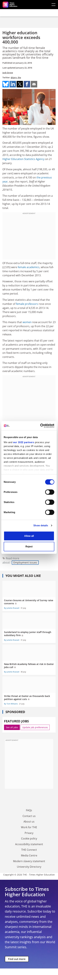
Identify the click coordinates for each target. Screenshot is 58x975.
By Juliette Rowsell (11, 608)
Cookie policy (29, 838)
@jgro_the (16, 77)
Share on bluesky (5, 84)
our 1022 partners (23, 442)
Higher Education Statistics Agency (23, 159)
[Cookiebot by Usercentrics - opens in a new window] (41, 426)
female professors (27, 304)
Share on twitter (20, 84)
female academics (28, 267)
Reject (29, 546)
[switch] (49, 492)
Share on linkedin (13, 84)
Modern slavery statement (29, 861)
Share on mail (34, 84)
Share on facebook (27, 84)
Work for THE (29, 827)
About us (29, 821)
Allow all (29, 535)
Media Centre (29, 855)
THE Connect (29, 850)
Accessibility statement (29, 844)
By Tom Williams (11, 703)
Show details (40, 525)
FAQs (29, 810)
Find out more (16, 959)
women (27, 322)
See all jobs (12, 727)
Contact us (29, 816)
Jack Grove (7, 72)
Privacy (29, 833)
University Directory (29, 866)
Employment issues (25, 562)
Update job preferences (35, 727)
